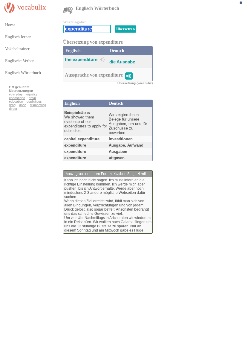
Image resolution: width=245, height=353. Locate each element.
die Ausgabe (122, 61)
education (16, 101)
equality (31, 94)
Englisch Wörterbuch (23, 73)
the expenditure (81, 59)
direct (13, 108)
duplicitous (34, 101)
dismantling (38, 105)
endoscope (17, 98)
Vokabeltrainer (17, 49)
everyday (16, 94)
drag (12, 105)
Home (10, 25)
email (32, 98)
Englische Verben (19, 61)
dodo (22, 105)
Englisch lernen (18, 37)
